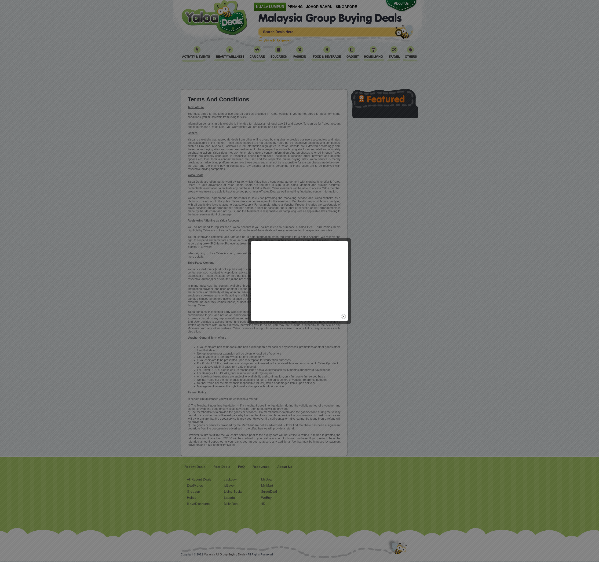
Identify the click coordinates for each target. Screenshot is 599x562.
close (343, 316)
